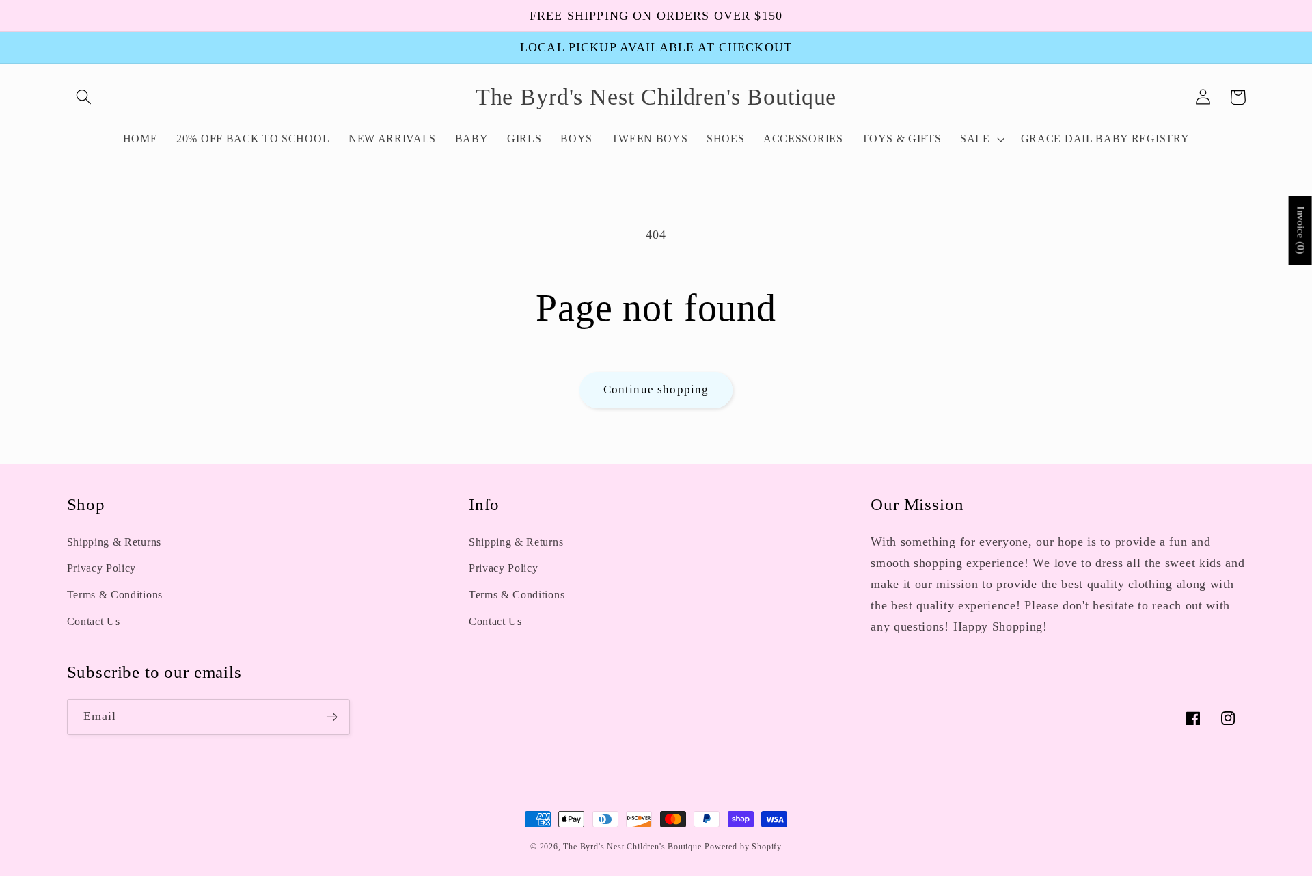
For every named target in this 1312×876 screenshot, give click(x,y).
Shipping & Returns (114, 542)
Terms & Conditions (115, 594)
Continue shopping (656, 389)
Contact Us (93, 621)
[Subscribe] (331, 717)
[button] (84, 97)
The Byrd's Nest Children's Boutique (632, 846)
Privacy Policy (102, 568)
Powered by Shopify (743, 846)
